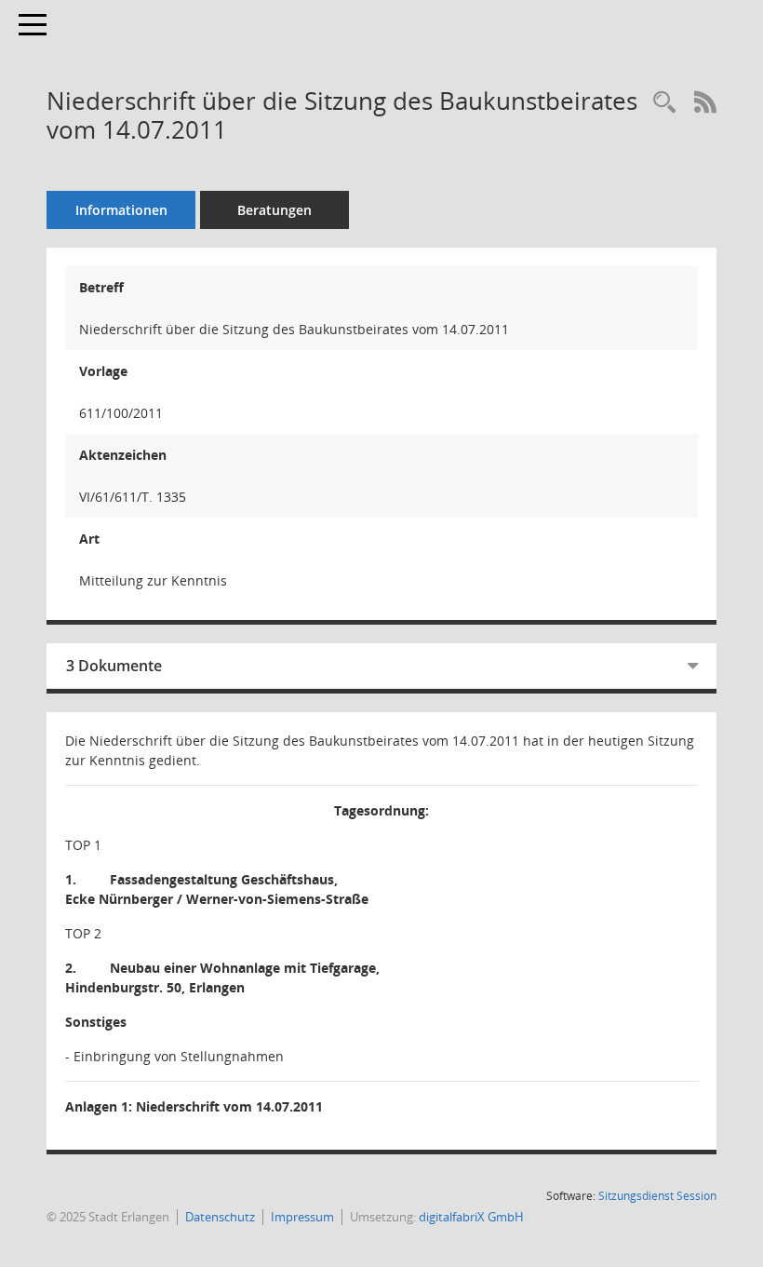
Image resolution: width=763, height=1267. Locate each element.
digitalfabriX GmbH (471, 1216)
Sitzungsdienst (657, 1196)
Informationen (121, 210)
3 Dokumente (114, 665)
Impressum (302, 1216)
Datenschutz (220, 1216)
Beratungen (274, 210)
